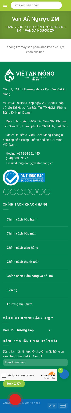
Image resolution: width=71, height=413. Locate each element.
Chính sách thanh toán (23, 261)
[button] (5, 5)
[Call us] (33, 192)
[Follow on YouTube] (47, 192)
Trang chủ (14, 27)
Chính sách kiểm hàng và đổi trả (30, 276)
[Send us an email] (27, 192)
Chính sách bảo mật (21, 233)
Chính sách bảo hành (22, 219)
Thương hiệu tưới (19, 304)
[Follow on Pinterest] (40, 192)
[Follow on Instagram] (13, 192)
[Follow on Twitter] (20, 192)
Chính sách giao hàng (22, 247)
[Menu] (6, 5)
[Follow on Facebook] (6, 192)
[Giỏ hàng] (66, 5)
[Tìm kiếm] (57, 5)
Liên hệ (12, 290)
